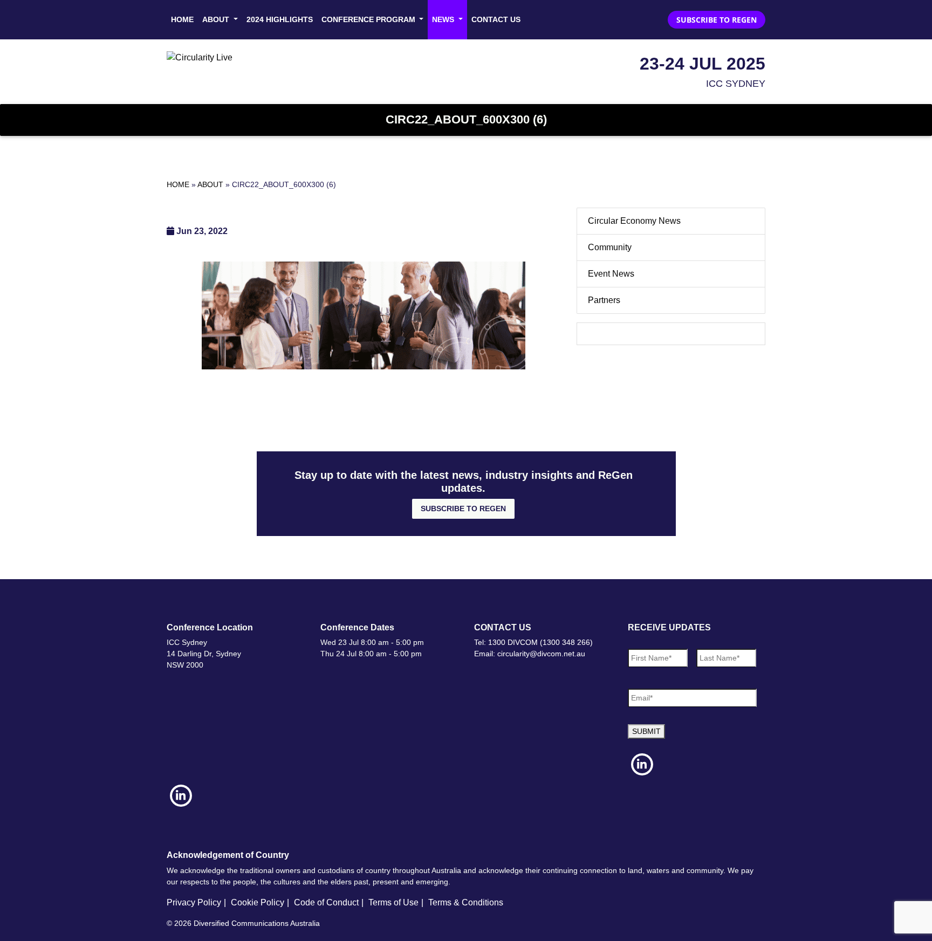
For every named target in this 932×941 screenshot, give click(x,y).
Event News (611, 273)
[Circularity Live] (199, 56)
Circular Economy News (634, 220)
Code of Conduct (326, 902)
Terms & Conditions (465, 902)
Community (610, 247)
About (216, 19)
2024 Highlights (279, 19)
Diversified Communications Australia (257, 923)
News (444, 19)
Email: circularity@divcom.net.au (529, 653)
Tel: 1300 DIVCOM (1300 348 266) (533, 642)
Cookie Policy (257, 902)
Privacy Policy (194, 902)
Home (182, 19)
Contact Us (495, 19)
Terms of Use (393, 902)
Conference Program (369, 19)
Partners (604, 300)
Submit (646, 731)
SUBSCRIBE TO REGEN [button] (716, 20)
